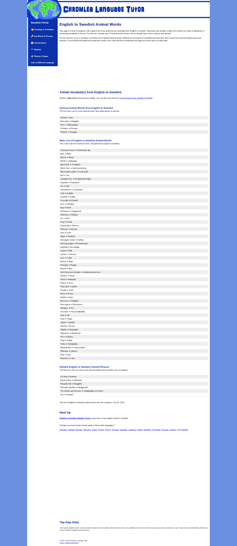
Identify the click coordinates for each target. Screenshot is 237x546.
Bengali (72, 430)
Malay (140, 430)
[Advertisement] (134, 65)
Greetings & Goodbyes (42, 29)
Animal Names (38, 43)
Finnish (101, 430)
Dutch (94, 430)
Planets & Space (39, 56)
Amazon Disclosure (72, 543)
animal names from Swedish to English (136, 98)
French (108, 430)
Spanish (173, 430)
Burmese (87, 430)
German (115, 430)
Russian (165, 430)
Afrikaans (64, 430)
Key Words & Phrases (42, 36)
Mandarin (147, 430)
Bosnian (79, 430)
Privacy (62, 543)
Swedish (184, 430)
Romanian (156, 430)
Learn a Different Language (42, 62)
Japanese (132, 430)
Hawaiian (123, 430)
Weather (36, 49)
